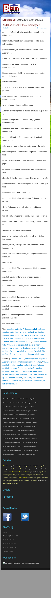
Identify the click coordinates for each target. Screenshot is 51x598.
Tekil (16, 536)
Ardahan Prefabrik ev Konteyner (21, 25)
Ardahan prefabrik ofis (35, 338)
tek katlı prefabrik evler (34, 354)
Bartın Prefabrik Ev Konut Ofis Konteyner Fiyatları (19, 426)
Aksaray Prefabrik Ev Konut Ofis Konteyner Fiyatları (19, 454)
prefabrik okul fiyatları (31, 480)
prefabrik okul (18, 480)
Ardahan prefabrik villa (32, 371)
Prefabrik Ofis (39, 351)
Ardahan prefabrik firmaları (13, 335)
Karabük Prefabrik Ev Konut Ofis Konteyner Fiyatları (20, 411)
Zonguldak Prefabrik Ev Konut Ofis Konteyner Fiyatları (20, 450)
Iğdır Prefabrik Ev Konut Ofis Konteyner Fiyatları (18, 418)
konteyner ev (27, 466)
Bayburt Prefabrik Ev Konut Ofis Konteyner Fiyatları (19, 446)
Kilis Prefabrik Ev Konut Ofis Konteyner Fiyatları (18, 407)
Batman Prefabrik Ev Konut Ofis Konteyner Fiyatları (19, 434)
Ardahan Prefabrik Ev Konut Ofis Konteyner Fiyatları (20, 422)
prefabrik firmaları (37, 348)
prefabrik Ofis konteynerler (13, 354)
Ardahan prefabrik (14, 329)
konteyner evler (8, 469)
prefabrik (37, 345)
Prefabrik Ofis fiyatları (34, 477)
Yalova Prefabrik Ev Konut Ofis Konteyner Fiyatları (19, 414)
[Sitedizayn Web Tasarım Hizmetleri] (21, 563)
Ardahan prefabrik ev (10, 332)
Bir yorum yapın (42, 28)
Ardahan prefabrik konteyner (13, 338)
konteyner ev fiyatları (38, 466)
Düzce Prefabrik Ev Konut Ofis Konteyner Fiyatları (19, 399)
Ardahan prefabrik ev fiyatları (32, 332)
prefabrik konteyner (25, 351)
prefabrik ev (7, 348)
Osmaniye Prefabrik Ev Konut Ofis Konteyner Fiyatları (20, 403)
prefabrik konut (38, 475)
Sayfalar (6, 536)
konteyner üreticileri (32, 469)
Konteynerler (43, 469)
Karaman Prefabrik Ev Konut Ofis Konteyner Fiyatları (20, 442)
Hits (11, 536)
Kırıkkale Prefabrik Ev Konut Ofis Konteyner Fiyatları (20, 438)
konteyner (19, 466)
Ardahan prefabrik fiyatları (35, 335)
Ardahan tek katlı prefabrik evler (20, 345)
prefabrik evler (35, 472)
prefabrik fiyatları (9, 351)
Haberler (6, 28)
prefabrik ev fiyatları (21, 348)
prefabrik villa (42, 480)
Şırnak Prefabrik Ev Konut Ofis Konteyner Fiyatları (19, 430)
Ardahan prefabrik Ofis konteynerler (16, 342)
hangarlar (12, 466)
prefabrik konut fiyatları (10, 477)
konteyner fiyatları (19, 469)
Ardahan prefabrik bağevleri (34, 329)
